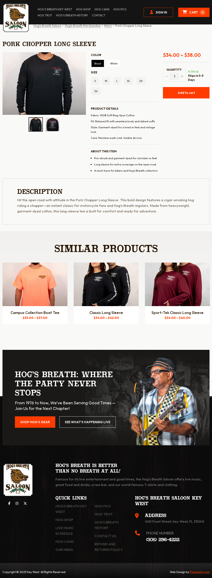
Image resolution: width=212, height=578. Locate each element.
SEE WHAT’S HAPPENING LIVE (87, 422)
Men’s (108, 26)
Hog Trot (104, 514)
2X (141, 80)
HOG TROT (45, 15)
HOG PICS (119, 9)
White (114, 63)
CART (196, 12)
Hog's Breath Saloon (47, 26)
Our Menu (64, 549)
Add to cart (186, 93)
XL (128, 80)
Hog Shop (64, 519)
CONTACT (98, 15)
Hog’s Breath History (72, 15)
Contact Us (105, 536)
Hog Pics (103, 506)
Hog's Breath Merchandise (83, 26)
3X (96, 91)
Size (94, 72)
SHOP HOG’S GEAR (35, 422)
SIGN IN (161, 12)
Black (97, 63)
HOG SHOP (83, 9)
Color (96, 55)
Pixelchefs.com (200, 572)
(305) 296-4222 (162, 540)
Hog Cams (102, 9)
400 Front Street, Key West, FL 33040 (174, 521)
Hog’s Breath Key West (55, 9)
